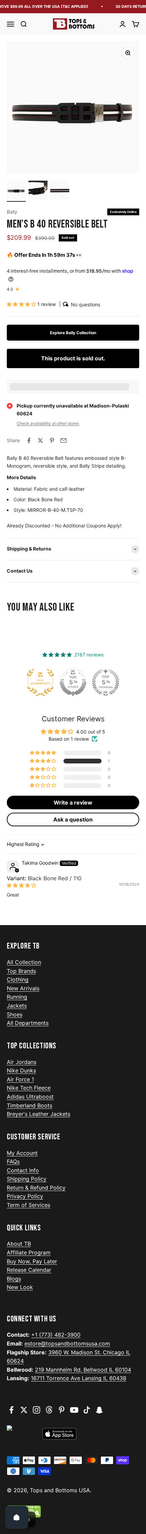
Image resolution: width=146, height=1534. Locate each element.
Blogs (14, 1278)
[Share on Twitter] (40, 440)
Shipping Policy (27, 1178)
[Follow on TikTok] (86, 1409)
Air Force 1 (20, 1079)
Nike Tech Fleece (29, 1087)
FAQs (13, 1161)
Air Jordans (21, 1062)
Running (17, 996)
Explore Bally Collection (73, 332)
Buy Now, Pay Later (32, 1261)
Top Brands (21, 971)
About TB (19, 1243)
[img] (21, 885)
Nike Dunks (21, 1070)
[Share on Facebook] (29, 440)
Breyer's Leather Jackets (38, 1114)
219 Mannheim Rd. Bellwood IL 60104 (83, 1369)
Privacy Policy (25, 1196)
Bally (12, 212)
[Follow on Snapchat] (99, 1409)
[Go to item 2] (38, 191)
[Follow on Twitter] (24, 1409)
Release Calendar (29, 1269)
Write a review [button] (73, 802)
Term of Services (28, 1205)
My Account (22, 1153)
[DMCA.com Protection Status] (73, 1511)
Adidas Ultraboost (30, 1096)
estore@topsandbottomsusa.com (67, 1343)
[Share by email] (63, 440)
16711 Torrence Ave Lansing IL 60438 (78, 1378)
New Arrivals (23, 988)
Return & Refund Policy (36, 1187)
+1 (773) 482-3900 (55, 1334)
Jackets (17, 1005)
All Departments (28, 1022)
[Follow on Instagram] (36, 1409)
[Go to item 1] (16, 191)
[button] (22, 304)
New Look (20, 1287)
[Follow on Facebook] (11, 1409)
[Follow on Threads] (49, 1409)
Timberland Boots (29, 1105)
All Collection (24, 962)
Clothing (18, 979)
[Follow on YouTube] (74, 1409)
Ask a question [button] (73, 819)
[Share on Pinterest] (52, 440)
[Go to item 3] (59, 191)
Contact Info (23, 1170)
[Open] (16, 1517)
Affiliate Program (29, 1252)
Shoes (14, 1014)
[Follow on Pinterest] (61, 1409)
